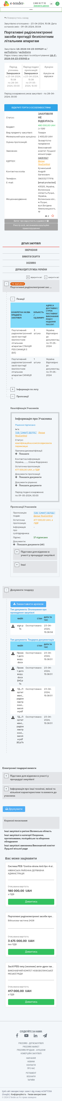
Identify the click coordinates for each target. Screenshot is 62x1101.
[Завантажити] (13, 627)
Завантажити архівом (29, 604)
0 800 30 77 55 (39, 3)
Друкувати (15, 809)
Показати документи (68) (30, 544)
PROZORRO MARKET (31, 1047)
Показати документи (30, 477)
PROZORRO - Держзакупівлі (31, 1043)
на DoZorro (25, 52)
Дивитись (31, 901)
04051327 (43, 158)
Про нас (31, 1068)
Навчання (31, 1058)
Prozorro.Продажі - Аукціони (31, 1050)
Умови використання (37, 1094)
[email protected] (47, 182)
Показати (24, 454)
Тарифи (31, 1080)
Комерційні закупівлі (31, 1053)
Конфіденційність (18, 1094)
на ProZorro (10, 52)
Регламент (31, 1073)
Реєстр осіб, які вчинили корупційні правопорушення (31, 227)
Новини (31, 1061)
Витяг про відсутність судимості (30, 221)
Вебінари (31, 1076)
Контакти (31, 1065)
